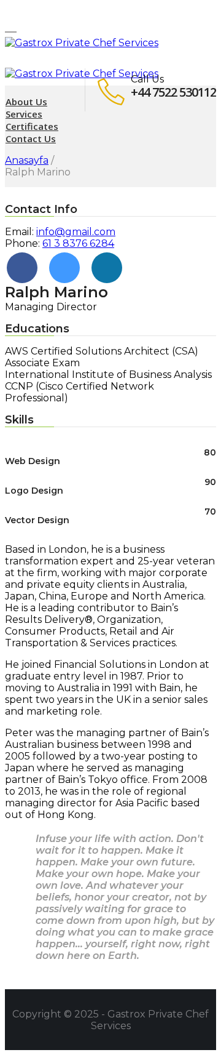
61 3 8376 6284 (78, 243)
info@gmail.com (75, 232)
